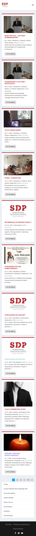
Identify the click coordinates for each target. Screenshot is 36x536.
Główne (28, 40)
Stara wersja (18, 529)
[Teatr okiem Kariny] (18, 119)
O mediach (13, 89)
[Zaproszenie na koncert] (18, 303)
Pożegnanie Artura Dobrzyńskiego (13, 267)
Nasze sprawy (9, 42)
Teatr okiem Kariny (13, 130)
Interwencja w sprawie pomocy (18, 222)
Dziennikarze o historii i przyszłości (15, 83)
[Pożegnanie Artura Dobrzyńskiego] (18, 255)
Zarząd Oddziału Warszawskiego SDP (16, 489)
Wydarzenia (20, 89)
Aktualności (15, 40)
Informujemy (18, 225)
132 (28, 480)
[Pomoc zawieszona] (18, 165)
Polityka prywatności (21, 524)
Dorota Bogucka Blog (19, 458)
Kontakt (8, 524)
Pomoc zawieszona (13, 178)
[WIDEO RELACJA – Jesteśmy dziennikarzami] (18, 24)
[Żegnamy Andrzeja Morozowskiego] (18, 442)
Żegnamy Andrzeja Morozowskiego (12, 454)
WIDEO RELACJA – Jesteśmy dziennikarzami (15, 37)
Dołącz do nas (8, 502)
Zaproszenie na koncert (15, 315)
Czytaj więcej (10, 54)
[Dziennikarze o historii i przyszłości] (18, 70)
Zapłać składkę (8, 497)
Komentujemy (9, 273)
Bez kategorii (17, 362)
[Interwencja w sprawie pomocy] (18, 211)
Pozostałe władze (9, 493)
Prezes (6, 484)
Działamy (22, 40)
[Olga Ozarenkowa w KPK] (18, 394)
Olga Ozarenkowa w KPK (15, 409)
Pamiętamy (17, 273)
